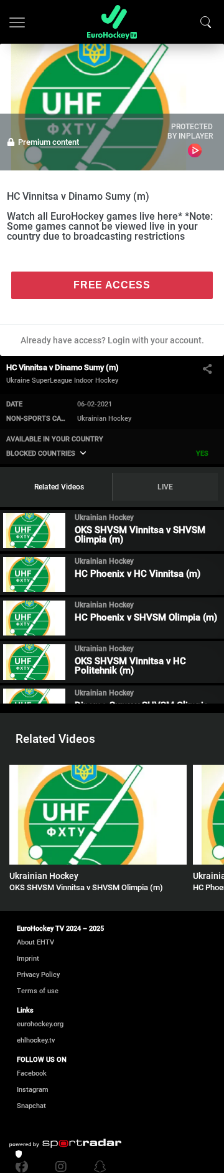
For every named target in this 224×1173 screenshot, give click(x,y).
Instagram (33, 1090)
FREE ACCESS (111, 285)
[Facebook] (24, 1167)
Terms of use (37, 991)
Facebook (32, 1073)
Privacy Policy (38, 975)
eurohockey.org (40, 1024)
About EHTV (35, 942)
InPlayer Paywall (194, 150)
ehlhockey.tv (36, 1040)
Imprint (28, 959)
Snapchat (31, 1106)
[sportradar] (65, 1144)
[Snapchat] (97, 1167)
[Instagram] (61, 1167)
